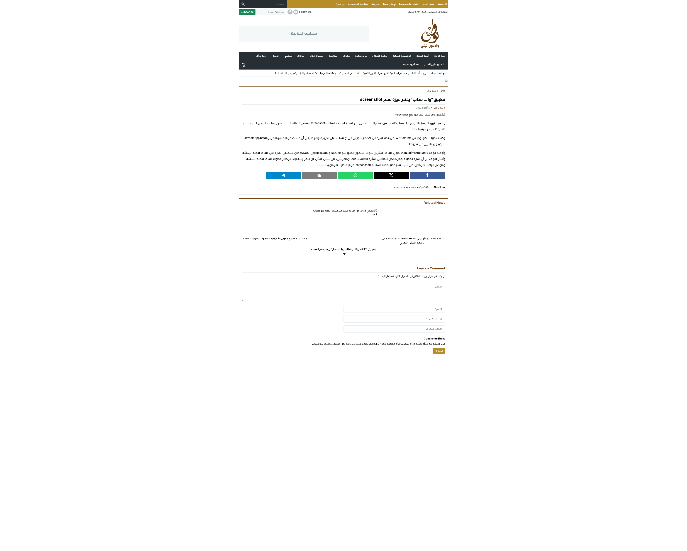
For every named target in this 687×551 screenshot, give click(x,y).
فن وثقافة (361, 55)
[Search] (243, 4)
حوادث (300, 55)
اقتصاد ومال (316, 55)
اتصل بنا (375, 4)
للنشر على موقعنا (408, 4)
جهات (346, 55)
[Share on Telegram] (283, 175)
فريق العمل (428, 4)
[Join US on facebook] (290, 11)
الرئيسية (442, 4)
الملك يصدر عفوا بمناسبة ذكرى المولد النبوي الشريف (412, 73)
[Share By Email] (319, 175)
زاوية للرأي (261, 55)
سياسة (333, 55)
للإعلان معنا (389, 4)
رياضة (276, 55)
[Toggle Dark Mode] (244, 64)
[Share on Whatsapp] (355, 175)
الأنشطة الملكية (402, 55)
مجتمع (288, 55)
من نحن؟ (340, 4)
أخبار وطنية (422, 55)
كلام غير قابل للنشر (434, 64)
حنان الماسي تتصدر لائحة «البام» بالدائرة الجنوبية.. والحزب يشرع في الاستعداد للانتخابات (334, 73)
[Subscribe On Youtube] (295, 11)
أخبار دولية (439, 55)
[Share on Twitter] (391, 175)
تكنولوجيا (431, 90)
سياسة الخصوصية (358, 4)
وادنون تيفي (439, 107)
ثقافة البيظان (379, 55)
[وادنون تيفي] (408, 34)
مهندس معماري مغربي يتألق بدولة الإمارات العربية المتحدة (275, 238)
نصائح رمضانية (411, 64)
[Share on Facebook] (427, 175)
